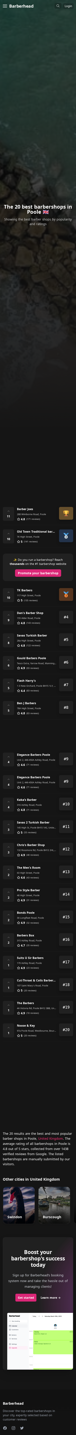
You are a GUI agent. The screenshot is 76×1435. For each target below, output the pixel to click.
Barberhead (21, 6)
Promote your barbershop (38, 573)
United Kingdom (50, 1138)
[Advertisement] (38, 460)
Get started (26, 1298)
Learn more (51, 1298)
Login (68, 6)
